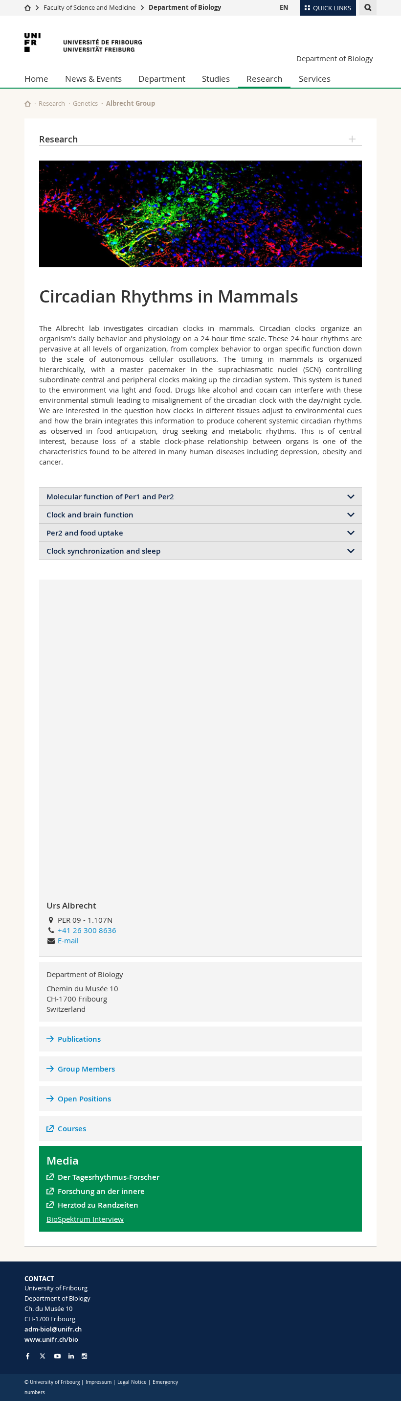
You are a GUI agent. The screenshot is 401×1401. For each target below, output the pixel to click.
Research (264, 78)
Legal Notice (132, 1382)
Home (36, 78)
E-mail (68, 940)
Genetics (85, 103)
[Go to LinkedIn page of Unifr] (71, 1356)
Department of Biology (185, 7)
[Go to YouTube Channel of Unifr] (57, 1356)
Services (315, 78)
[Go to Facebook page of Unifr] (27, 1356)
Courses (72, 1128)
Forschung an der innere (102, 1191)
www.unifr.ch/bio (51, 1339)
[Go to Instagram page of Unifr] (84, 1356)
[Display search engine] (368, 7)
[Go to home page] (27, 7)
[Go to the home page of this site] (27, 103)
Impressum (98, 1382)
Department (161, 78)
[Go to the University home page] (83, 42)
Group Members (86, 1069)
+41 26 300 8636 (87, 930)
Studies (216, 78)
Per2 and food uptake (84, 533)
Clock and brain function (90, 515)
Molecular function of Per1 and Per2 (110, 496)
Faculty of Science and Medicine (89, 7)
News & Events (93, 78)
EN (284, 7)
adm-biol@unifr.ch (53, 1329)
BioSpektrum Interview (85, 1219)
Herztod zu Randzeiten (98, 1205)
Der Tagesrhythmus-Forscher (108, 1177)
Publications (79, 1039)
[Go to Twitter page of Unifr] (42, 1356)
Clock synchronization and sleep (103, 551)
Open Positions (84, 1099)
